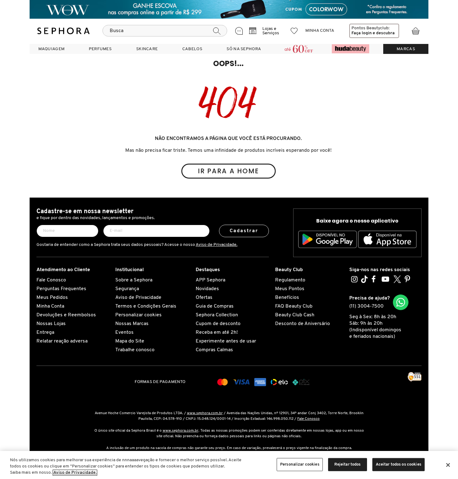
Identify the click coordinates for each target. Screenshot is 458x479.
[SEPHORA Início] (63, 30)
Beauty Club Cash (294, 315)
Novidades (207, 288)
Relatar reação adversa (62, 341)
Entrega (45, 332)
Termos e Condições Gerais (145, 306)
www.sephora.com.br (205, 413)
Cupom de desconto (218, 323)
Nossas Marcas (132, 323)
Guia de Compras (215, 306)
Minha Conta (50, 306)
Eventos (124, 332)
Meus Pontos (289, 288)
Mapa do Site (129, 341)
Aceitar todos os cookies (398, 464)
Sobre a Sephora (133, 280)
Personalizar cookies (138, 315)
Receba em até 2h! (217, 332)
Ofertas (204, 297)
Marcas (406, 49)
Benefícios (287, 297)
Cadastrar (244, 230)
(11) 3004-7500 (366, 306)
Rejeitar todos (347, 464)
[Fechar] (448, 465)
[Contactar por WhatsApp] (400, 302)
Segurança (127, 288)
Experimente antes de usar (226, 341)
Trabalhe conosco (135, 349)
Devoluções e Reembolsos (66, 315)
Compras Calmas (214, 349)
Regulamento (290, 280)
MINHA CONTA (319, 30)
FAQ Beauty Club (293, 306)
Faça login (361, 33)
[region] (229, 465)
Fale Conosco (51, 280)
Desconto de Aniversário (302, 323)
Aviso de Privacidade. (216, 244)
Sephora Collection (217, 315)
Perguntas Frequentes (61, 288)
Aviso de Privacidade (138, 297)
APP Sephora (210, 280)
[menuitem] (51, 49)
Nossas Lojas (51, 323)
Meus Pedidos (52, 297)
